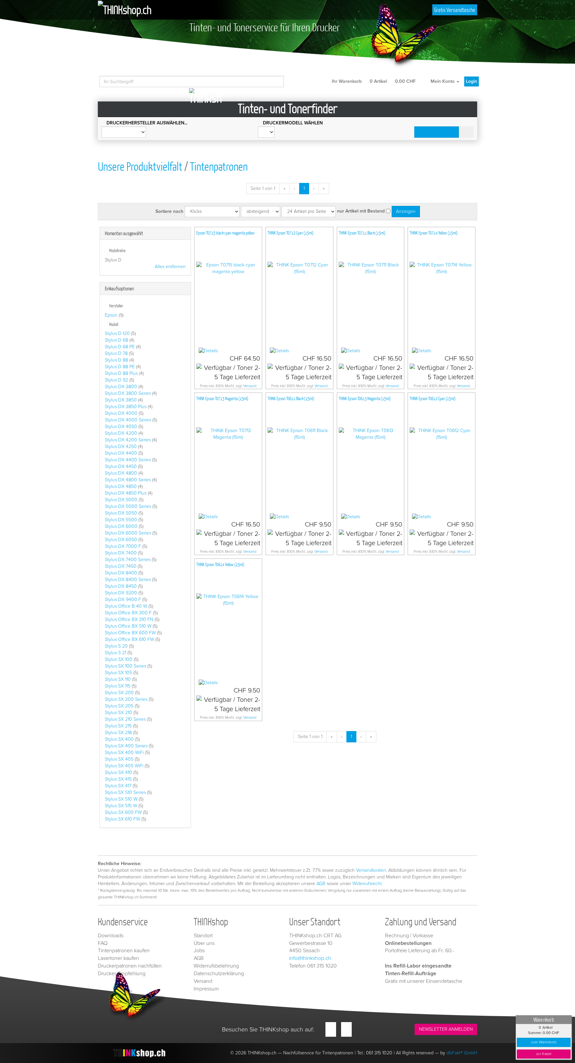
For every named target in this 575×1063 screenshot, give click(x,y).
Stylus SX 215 (118, 726)
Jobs (199, 950)
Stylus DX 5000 (121, 500)
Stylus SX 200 (119, 692)
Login (471, 81)
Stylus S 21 (115, 653)
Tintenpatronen (219, 166)
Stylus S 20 (116, 646)
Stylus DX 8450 (121, 586)
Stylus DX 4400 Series (128, 460)
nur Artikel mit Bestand (361, 211)
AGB (320, 883)
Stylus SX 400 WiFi (124, 752)
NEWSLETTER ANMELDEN (446, 1029)
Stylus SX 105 (118, 673)
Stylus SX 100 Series (125, 666)
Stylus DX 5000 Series (128, 506)
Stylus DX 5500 (121, 520)
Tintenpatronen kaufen (124, 950)
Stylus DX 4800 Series (128, 480)
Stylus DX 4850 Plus (125, 493)
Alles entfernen (170, 266)
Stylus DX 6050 (121, 539)
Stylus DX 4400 (121, 453)
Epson (111, 315)
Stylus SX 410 (118, 772)
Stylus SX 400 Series (126, 746)
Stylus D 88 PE (120, 367)
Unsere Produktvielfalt (140, 166)
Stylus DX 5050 (121, 513)
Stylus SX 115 (117, 686)
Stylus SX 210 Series (125, 719)
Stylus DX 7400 (121, 553)
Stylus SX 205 (119, 706)
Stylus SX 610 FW (122, 819)
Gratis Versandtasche (454, 9)
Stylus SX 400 (119, 739)
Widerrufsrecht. (367, 883)
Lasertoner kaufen (118, 958)
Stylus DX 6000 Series (128, 533)
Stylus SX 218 (118, 732)
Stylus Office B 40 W (126, 606)
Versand (249, 386)
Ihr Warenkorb (373, 81)
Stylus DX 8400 (121, 573)
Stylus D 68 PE (120, 347)
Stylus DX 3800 (121, 386)
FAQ (102, 943)
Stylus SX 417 (118, 786)
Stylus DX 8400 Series (128, 579)
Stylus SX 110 (118, 679)
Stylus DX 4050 (121, 426)
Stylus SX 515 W (121, 806)
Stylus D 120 (117, 333)
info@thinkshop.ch (310, 958)
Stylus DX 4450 (121, 466)
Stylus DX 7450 (120, 566)
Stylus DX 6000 (121, 526)
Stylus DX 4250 (121, 446)
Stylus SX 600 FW (123, 812)
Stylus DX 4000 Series (128, 420)
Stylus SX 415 (118, 779)
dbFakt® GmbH (462, 1053)
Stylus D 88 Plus (121, 373)
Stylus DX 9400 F (123, 599)
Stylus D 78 (116, 353)
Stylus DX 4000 (121, 413)
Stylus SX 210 (118, 712)
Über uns (204, 943)
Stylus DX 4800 (121, 473)
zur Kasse (543, 1054)
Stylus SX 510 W (121, 799)
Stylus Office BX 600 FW (130, 633)
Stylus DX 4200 (121, 433)
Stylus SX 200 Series (126, 699)
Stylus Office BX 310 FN (129, 619)
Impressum (206, 989)
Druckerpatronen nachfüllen (130, 966)
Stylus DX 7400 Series (127, 559)
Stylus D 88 (116, 360)
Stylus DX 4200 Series (128, 440)
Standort (203, 935)
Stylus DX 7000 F (123, 546)
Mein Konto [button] (442, 81)
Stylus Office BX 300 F (128, 613)
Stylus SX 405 (119, 759)
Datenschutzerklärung (219, 973)
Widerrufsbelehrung (216, 966)
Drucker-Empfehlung (121, 973)
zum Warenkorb (543, 1042)
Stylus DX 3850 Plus (125, 406)
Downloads (110, 935)
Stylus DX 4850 (121, 486)
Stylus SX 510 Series (125, 792)
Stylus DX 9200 (121, 593)
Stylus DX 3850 (121, 400)
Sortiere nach (169, 211)
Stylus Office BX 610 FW (129, 639)
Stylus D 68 (116, 340)
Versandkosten (371, 870)
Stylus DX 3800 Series (128, 393)
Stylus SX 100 (118, 659)
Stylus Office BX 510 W (128, 626)
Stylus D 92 (116, 380)
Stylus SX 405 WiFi (124, 766)
